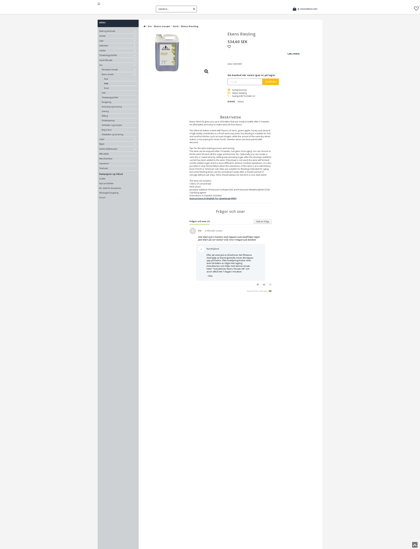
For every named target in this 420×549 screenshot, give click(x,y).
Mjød (101, 143)
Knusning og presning (112, 106)
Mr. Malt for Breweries (110, 188)
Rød (106, 79)
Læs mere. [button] (294, 53)
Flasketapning (108, 120)
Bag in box (107, 129)
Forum (102, 197)
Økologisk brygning (108, 192)
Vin (100, 65)
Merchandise (105, 158)
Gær (101, 40)
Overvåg (270, 81)
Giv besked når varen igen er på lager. (252, 75)
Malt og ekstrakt (107, 31)
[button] (306, 9)
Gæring (105, 111)
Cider (102, 139)
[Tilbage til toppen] (415, 546)
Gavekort (104, 163)
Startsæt (103, 168)
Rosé (106, 88)
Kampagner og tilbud (111, 173)
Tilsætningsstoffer (108, 55)
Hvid (106, 83)
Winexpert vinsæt (110, 69)
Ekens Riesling (190, 26)
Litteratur (103, 45)
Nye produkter (106, 183)
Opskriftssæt (105, 60)
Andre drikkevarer (108, 148)
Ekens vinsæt (108, 74)
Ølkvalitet (104, 153)
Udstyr (102, 50)
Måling (105, 115)
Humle (102, 35)
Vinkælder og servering (112, 134)
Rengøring (106, 102)
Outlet (102, 178)
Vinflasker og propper (112, 125)
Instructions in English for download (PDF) (212, 198)
